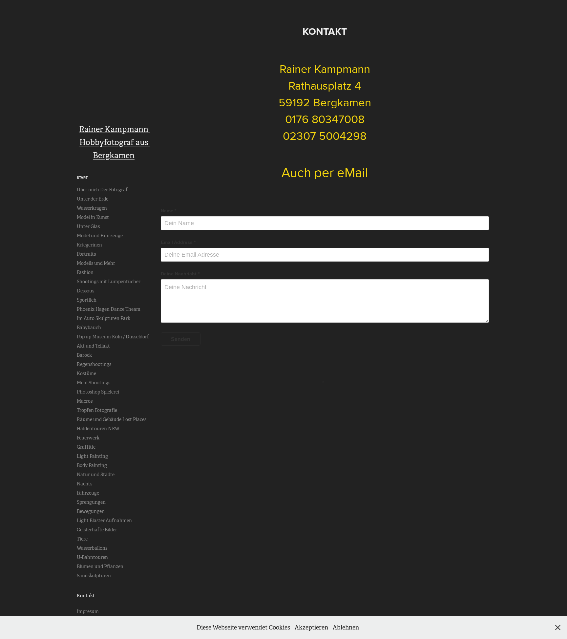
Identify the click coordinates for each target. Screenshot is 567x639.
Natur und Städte (96, 475)
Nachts (84, 484)
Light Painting (92, 456)
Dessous (85, 291)
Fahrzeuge (88, 493)
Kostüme (86, 373)
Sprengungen (91, 502)
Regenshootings (94, 364)
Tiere (82, 539)
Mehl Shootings (93, 383)
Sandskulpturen (94, 576)
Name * (168, 210)
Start (82, 177)
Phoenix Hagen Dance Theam (108, 309)
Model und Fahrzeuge (100, 236)
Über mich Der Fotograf (102, 190)
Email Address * (178, 242)
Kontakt (86, 596)
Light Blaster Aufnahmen (104, 520)
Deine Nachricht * (180, 273)
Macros (85, 401)
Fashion (85, 272)
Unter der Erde (92, 199)
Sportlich (86, 300)
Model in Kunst (93, 217)
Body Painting (92, 465)
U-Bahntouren (92, 557)
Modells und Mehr (96, 263)
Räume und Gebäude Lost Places (111, 419)
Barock (84, 355)
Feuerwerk (88, 438)
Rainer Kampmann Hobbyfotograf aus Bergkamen (114, 142)
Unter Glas (88, 226)
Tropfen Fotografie (97, 410)
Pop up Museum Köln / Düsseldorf (113, 337)
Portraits (86, 254)
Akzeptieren (311, 627)
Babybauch (89, 327)
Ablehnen (346, 627)
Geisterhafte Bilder (97, 530)
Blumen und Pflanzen (100, 566)
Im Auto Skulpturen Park (103, 318)
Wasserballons (92, 548)
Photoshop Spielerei (98, 392)
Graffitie (86, 447)
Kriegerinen (89, 245)
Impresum (88, 611)
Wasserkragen (92, 208)
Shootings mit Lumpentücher (108, 282)
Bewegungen (91, 511)
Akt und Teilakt (93, 346)
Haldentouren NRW (98, 429)
